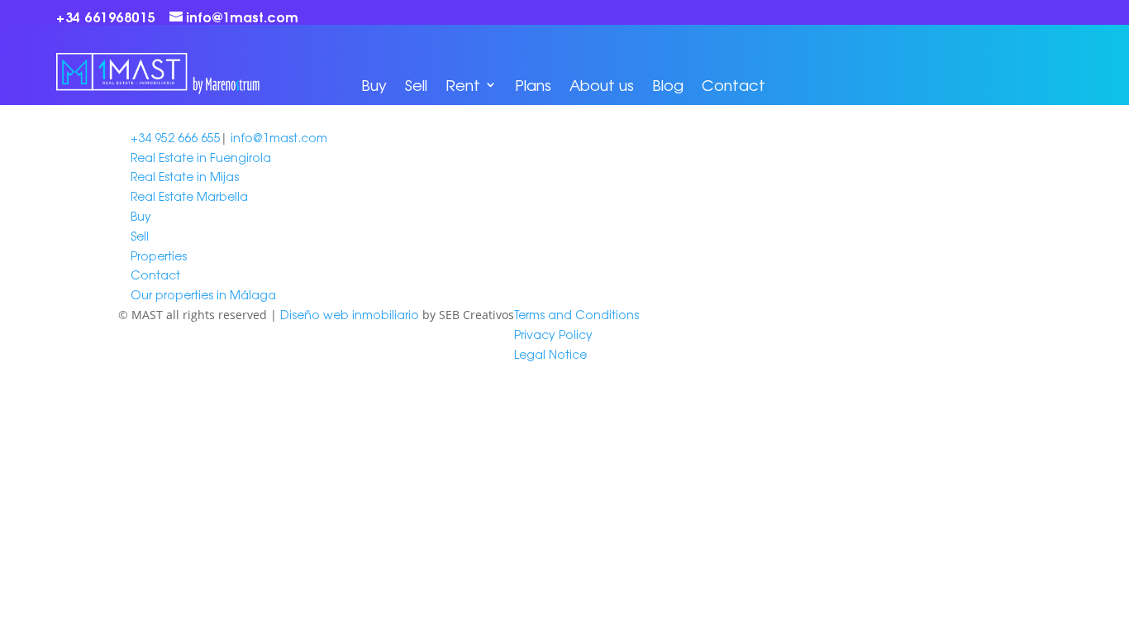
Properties (159, 255)
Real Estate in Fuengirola (201, 157)
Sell (416, 84)
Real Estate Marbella (189, 196)
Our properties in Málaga (203, 294)
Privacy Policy (553, 334)
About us (601, 84)
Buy (374, 84)
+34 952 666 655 (176, 137)
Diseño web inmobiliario (349, 314)
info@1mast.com (279, 137)
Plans (533, 84)
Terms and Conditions (576, 314)
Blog (668, 84)
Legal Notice (550, 354)
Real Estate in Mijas (185, 176)
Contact (733, 84)
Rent (462, 84)
